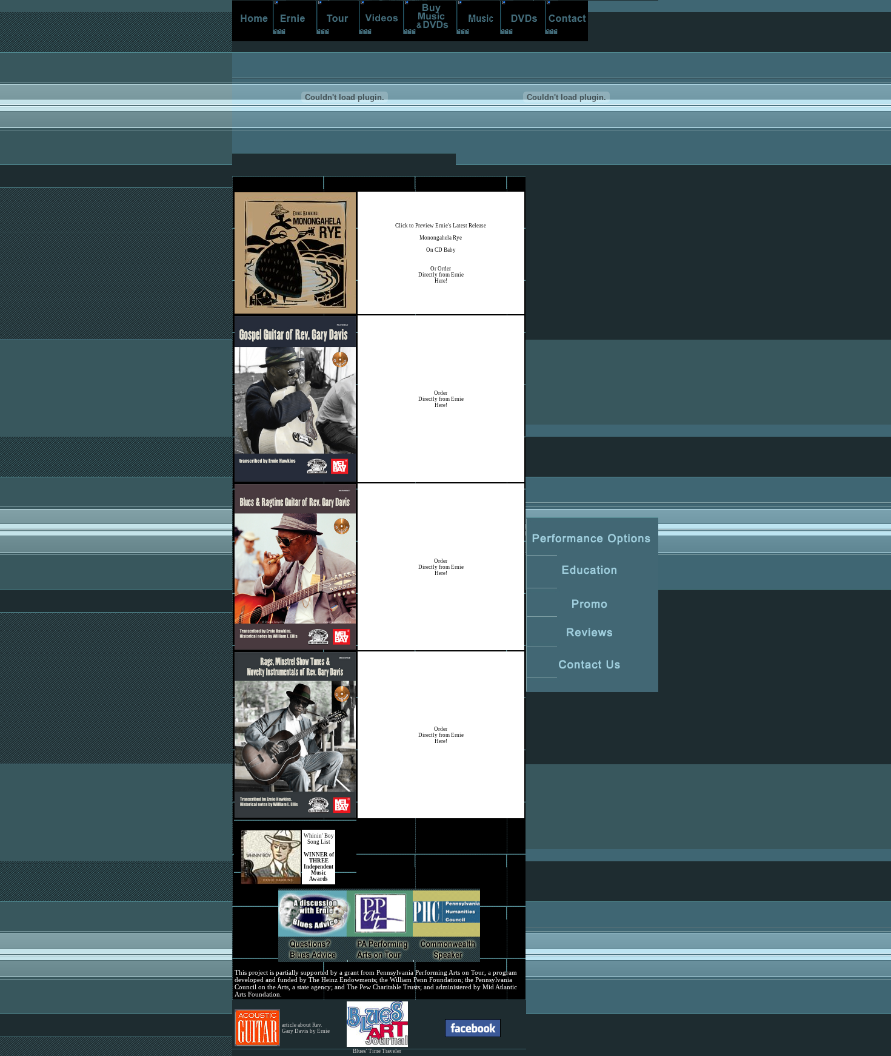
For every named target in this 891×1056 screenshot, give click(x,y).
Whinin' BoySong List (319, 839)
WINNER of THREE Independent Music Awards (319, 867)
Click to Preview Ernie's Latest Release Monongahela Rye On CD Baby (440, 238)
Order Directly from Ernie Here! (441, 399)
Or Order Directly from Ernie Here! (441, 275)
